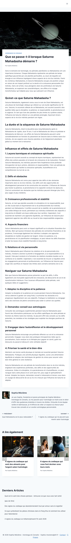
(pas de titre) (9, 501)
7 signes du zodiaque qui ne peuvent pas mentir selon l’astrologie (53, 416)
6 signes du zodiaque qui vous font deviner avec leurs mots (51, 464)
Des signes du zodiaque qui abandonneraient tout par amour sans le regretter (33, 506)
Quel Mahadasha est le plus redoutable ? (17, 415)
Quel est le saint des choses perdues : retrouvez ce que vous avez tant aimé (33, 496)
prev (4, 458)
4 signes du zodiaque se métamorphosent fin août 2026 (25, 519)
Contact (63, 535)
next (66, 458)
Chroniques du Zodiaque (13, 53)
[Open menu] (67, 3)
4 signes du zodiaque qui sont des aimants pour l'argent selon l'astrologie (16, 464)
